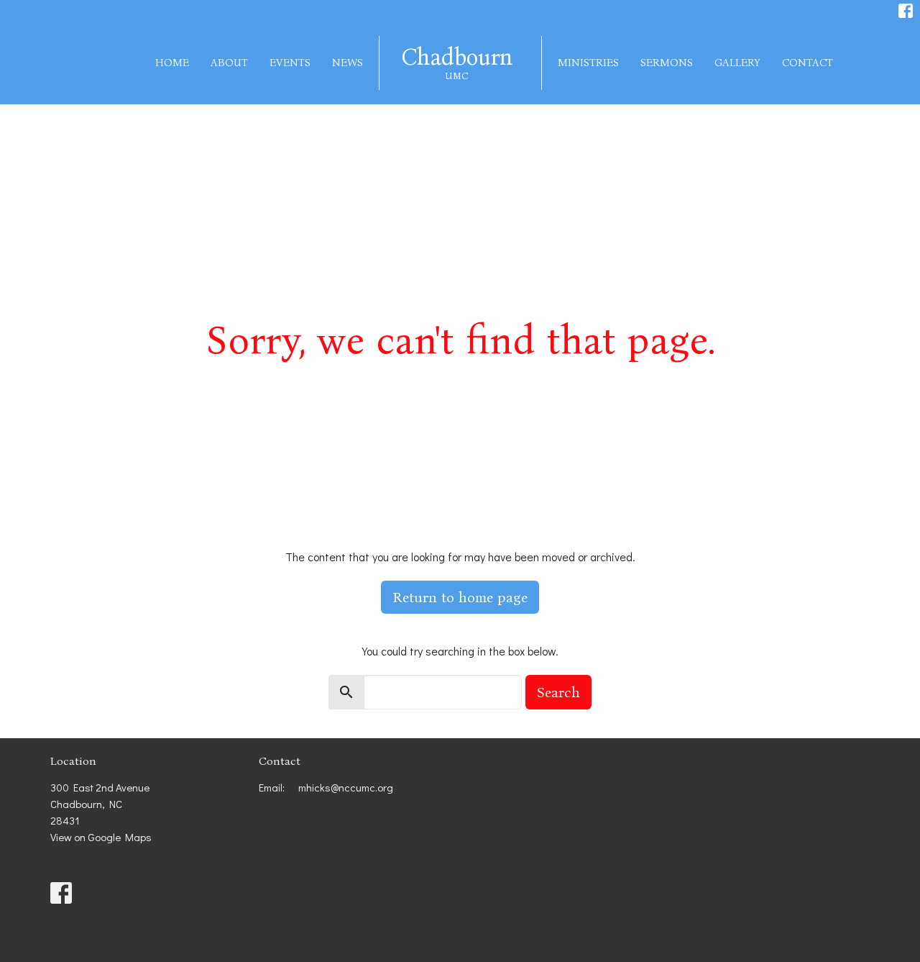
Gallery (737, 62)
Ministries (588, 62)
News (347, 62)
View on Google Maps (101, 837)
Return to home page (460, 597)
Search (558, 692)
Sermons (666, 62)
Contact (807, 62)
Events (290, 62)
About (229, 62)
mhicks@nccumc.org (345, 787)
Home (172, 62)
